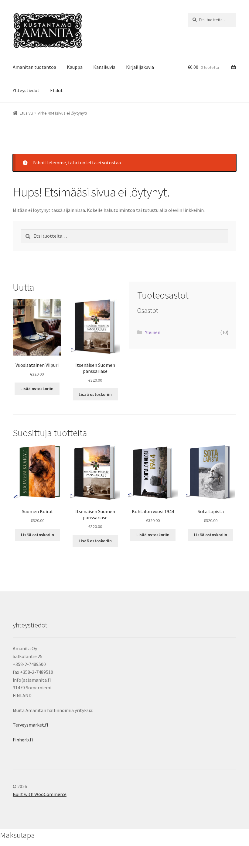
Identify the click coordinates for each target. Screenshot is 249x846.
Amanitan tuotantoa (34, 67)
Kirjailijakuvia (140, 67)
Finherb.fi (23, 740)
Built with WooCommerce (40, 794)
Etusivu (26, 113)
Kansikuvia (104, 67)
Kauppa (75, 67)
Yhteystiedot (26, 90)
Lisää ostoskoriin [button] (36, 388)
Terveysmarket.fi (30, 725)
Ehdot (56, 90)
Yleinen (152, 332)
